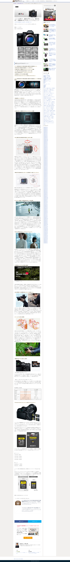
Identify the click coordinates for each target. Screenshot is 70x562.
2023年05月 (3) (46, 161)
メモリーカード (45, 104)
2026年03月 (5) (46, 130)
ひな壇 (48, 105)
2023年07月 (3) (46, 159)
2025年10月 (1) (46, 135)
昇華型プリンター (50, 95)
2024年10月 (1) (46, 146)
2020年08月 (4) (46, 194)
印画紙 (49, 99)
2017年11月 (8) (45, 227)
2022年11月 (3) (45, 167)
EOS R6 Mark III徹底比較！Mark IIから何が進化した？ (52, 39)
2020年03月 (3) (46, 199)
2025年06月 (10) (46, 139)
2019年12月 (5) (46, 202)
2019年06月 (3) (46, 208)
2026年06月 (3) (46, 128)
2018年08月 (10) (46, 218)
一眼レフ (45, 89)
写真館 (48, 100)
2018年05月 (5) (46, 221)
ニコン (53, 89)
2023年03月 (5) (46, 163)
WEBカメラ (52, 115)
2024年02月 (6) (46, 152)
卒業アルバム (45, 110)
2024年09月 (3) (46, 147)
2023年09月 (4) (46, 157)
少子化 (49, 110)
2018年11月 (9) (45, 215)
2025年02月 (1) (46, 142)
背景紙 (52, 104)
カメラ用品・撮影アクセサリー (20, 3)
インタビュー (51, 94)
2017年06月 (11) (46, 232)
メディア (45, 100)
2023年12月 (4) (46, 154)
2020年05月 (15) (46, 197)
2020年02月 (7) (46, 200)
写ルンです (50, 104)
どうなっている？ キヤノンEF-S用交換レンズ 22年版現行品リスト (52, 35)
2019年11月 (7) (45, 203)
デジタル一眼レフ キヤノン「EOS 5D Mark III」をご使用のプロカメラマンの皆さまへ (52, 49)
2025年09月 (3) (46, 136)
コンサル (52, 99)
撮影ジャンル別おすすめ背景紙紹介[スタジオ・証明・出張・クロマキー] (52, 69)
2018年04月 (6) (46, 222)
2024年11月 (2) (45, 145)
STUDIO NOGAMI (46, 120)
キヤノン (48, 89)
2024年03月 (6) (46, 151)
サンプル (53, 121)
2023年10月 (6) (46, 156)
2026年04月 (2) (46, 129)
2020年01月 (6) (46, 201)
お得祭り (54, 110)
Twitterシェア (34, 521)
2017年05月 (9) (46, 233)
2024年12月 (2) (46, 144)
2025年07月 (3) (46, 138)
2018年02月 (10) (46, 224)
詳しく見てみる (28, 537)
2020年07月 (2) (46, 195)
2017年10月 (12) (46, 228)
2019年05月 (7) (46, 209)
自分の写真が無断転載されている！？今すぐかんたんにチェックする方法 (52, 25)
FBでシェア (21, 521)
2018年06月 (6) (46, 220)
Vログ (51, 111)
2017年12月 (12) (46, 226)
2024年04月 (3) (46, 150)
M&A (47, 121)
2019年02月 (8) (46, 212)
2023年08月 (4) (46, 158)
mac (50, 90)
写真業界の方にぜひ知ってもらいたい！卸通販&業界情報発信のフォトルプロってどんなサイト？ (52, 65)
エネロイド (48, 115)
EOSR (53, 116)
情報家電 (45, 116)
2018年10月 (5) (46, 216)
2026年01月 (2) (46, 132)
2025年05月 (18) (46, 140)
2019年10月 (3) (46, 204)
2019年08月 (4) (46, 206)
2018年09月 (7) (46, 217)
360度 (48, 116)
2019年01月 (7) (46, 213)
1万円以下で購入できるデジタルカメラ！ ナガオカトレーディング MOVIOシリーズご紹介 (52, 43)
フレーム (54, 111)
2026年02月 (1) (46, 131)
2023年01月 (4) (46, 165)
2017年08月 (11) (46, 230)
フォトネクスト (45, 99)
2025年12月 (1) (46, 133)
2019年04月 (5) (46, 210)
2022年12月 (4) (46, 166)
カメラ (50, 116)
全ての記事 (15, 3)
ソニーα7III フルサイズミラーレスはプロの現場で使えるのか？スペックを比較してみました (52, 60)
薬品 (54, 99)
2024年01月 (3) (46, 153)
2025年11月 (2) (45, 134)
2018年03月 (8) (46, 223)
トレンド (51, 100)
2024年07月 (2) (46, 148)
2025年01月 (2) (46, 143)
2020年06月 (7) (46, 196)
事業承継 (50, 121)
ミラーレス (48, 90)
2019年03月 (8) (46, 211)
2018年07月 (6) (46, 219)
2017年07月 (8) (46, 231)
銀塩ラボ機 (53, 105)
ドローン (53, 90)
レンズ (48, 94)
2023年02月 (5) (46, 164)
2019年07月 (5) (46, 207)
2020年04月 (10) (46, 198)
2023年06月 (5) (46, 160)
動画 (50, 89)
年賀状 (45, 90)
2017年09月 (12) (46, 229)
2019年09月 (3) (46, 205)
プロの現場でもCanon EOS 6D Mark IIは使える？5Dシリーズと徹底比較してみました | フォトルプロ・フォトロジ (52, 31)
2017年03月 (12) (46, 235)
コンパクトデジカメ (51, 120)
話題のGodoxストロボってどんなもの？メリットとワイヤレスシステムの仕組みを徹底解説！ (52, 54)
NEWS (45, 121)
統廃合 (51, 110)
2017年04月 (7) (46, 234)
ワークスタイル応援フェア (47, 111)
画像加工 (45, 105)
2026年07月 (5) (46, 127)
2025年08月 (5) (46, 137)
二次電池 (45, 115)
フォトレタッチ (45, 95)
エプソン (45, 94)
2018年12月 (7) (46, 214)
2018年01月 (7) (46, 225)
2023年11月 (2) (45, 155)
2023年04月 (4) (46, 162)
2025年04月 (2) (46, 141)
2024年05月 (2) (46, 149)
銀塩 (50, 105)
